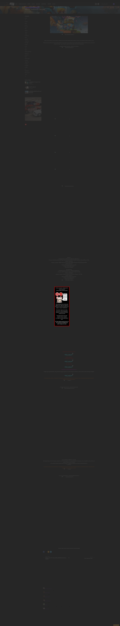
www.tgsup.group (64, 321)
